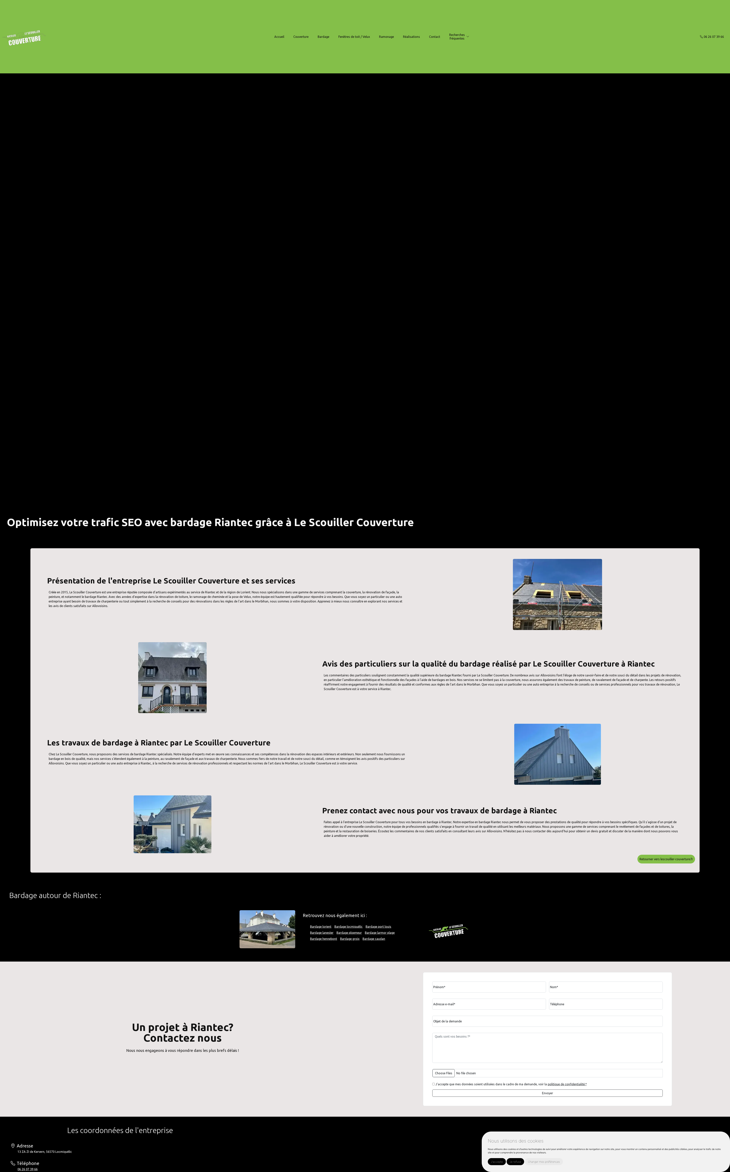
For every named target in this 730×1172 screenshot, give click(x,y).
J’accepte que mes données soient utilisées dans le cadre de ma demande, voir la (511, 1084)
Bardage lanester (321, 932)
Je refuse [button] (515, 1161)
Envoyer (547, 1093)
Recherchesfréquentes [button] (457, 36)
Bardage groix (349, 938)
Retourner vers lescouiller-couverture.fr (666, 859)
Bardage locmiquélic (348, 926)
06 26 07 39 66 (713, 36)
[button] (468, 36)
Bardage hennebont (323, 938)
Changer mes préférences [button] (544, 1161)
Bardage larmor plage (380, 932)
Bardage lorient (320, 926)
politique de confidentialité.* (567, 1084)
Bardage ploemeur (349, 932)
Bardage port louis (378, 926)
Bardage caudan (374, 938)
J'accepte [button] (497, 1161)
